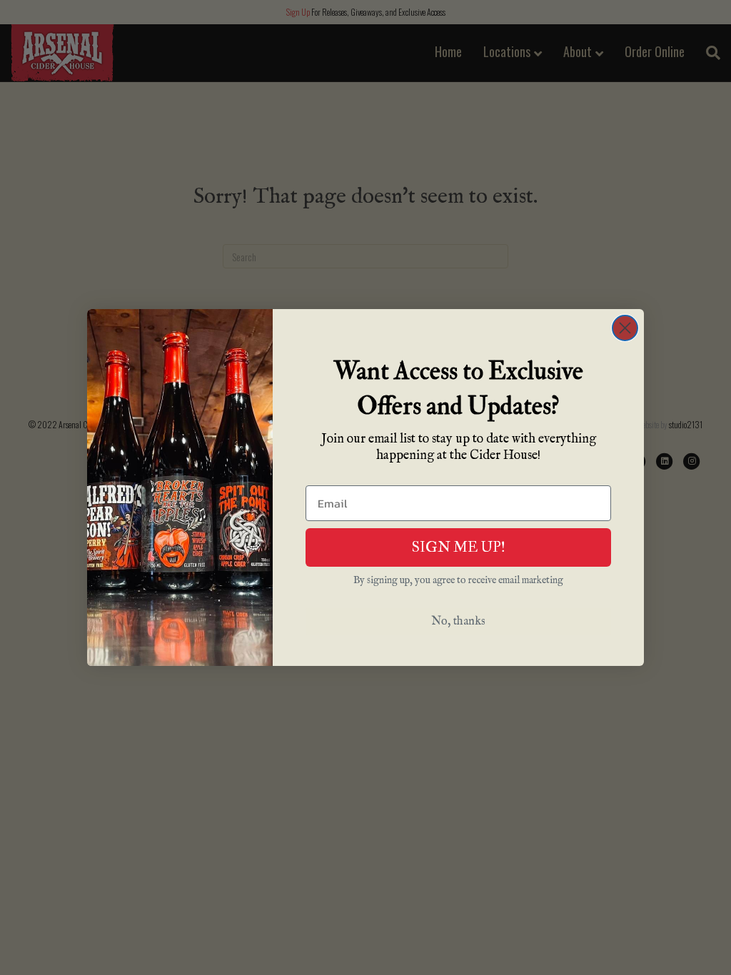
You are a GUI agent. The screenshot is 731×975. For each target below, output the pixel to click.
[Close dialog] (625, 328)
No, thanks (458, 622)
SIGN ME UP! (458, 547)
